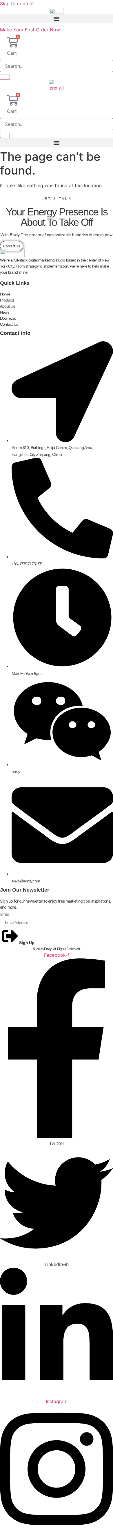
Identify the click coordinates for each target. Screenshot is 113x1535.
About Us (7, 306)
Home (5, 294)
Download (8, 318)
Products (7, 300)
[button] (56, 18)
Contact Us (9, 324)
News (4, 312)
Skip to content (17, 3)
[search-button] (5, 77)
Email (4, 914)
